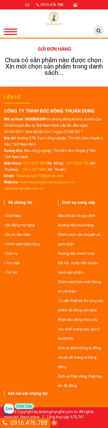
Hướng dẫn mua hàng (76, 225)
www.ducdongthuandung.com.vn (47, 182)
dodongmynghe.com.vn (24, 188)
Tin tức (11, 272)
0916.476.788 (34, 163)
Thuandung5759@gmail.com (39, 176)
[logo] (54, 18)
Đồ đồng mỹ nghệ (20, 225)
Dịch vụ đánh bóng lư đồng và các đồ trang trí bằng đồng (79, 357)
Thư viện (12, 263)
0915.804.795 (77, 163)
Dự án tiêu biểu (17, 235)
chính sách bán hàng (22, 244)
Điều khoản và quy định (76, 216)
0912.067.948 (34, 169)
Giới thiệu (13, 216)
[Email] (27, 4)
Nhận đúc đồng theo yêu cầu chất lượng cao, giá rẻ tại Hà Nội (79, 329)
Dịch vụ (11, 253)
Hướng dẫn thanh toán (76, 253)
